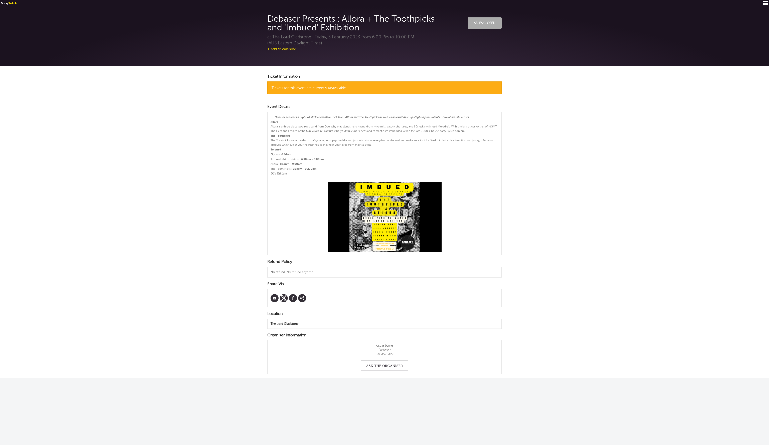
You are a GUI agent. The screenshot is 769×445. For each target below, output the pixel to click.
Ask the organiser (384, 366)
